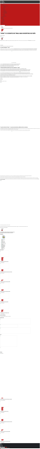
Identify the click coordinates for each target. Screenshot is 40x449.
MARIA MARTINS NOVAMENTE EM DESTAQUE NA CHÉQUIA (6, 421)
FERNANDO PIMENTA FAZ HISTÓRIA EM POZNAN (5, 291)
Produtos (2, 18)
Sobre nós (2, 0)
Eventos (2, 30)
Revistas (2, 22)
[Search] (0, 24)
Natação (2, 260)
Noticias (2, 4)
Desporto (2, 290)
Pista (4, 7)
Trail (4, 8)
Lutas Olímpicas (5, 13)
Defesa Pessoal (5, 12)
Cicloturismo (5, 10)
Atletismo (4, 5)
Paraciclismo (5, 11)
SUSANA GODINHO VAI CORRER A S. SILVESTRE (6, 232)
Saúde (2, 17)
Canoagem (2, 439)
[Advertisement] (17, 42)
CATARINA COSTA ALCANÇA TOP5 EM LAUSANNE (5, 281)
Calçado (3, 19)
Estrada (4, 6)
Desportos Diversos (4, 16)
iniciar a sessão (3, 316)
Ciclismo (2, 258)
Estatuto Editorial (3, 2)
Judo (1, 280)
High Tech (4, 20)
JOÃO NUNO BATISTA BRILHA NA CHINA (4, 261)
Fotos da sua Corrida (3, 23)
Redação (4, 35)
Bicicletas (2, 269)
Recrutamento (2, 1)
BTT (4, 9)
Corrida (2, 259)
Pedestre (5, 15)
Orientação (4, 14)
